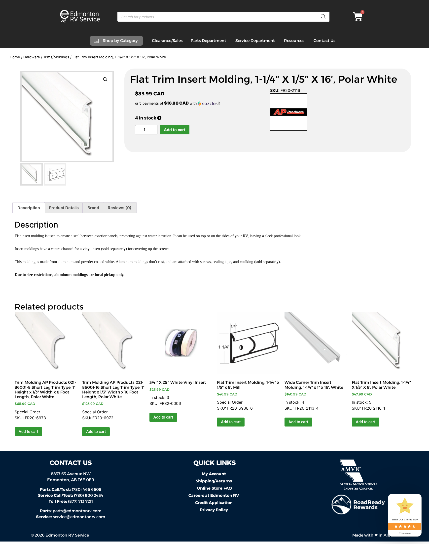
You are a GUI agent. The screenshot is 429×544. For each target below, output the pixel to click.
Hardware (31, 57)
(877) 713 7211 (71, 501)
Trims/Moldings (56, 57)
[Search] (323, 17)
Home (15, 57)
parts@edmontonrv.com (77, 510)
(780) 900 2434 (70, 495)
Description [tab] (28, 207)
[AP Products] (288, 112)
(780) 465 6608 (70, 489)
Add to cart (174, 129)
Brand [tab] (93, 207)
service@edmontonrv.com (79, 516)
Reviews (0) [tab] (120, 207)
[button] (105, 79)
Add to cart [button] (28, 431)
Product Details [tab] (64, 207)
